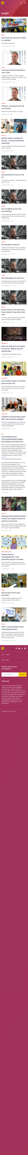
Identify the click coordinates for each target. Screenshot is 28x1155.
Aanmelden (22, 674)
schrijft (3, 457)
